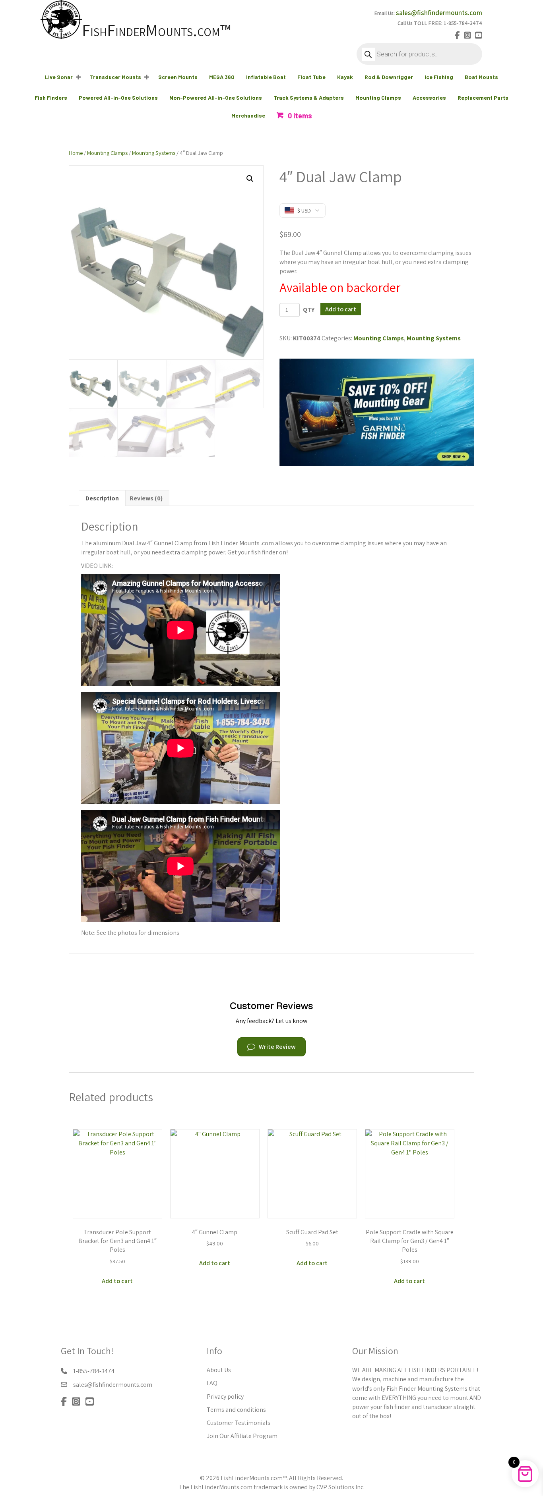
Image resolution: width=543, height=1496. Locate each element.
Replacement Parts (483, 97)
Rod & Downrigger (389, 76)
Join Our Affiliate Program (242, 1436)
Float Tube (311, 76)
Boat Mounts (481, 76)
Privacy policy (225, 1396)
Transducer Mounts (115, 76)
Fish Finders (51, 97)
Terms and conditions (236, 1409)
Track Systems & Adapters (308, 97)
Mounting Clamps (378, 97)
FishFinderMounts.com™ (156, 30)
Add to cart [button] (117, 1281)
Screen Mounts (178, 76)
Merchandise (248, 115)
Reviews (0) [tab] (146, 498)
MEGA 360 (222, 76)
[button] (78, 77)
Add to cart (340, 309)
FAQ (212, 1383)
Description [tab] (102, 498)
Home (76, 152)
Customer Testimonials (238, 1423)
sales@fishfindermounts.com (439, 12)
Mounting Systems (153, 152)
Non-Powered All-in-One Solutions (215, 97)
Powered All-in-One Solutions (118, 97)
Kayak (345, 76)
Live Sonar (59, 76)
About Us (219, 1370)
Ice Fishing (439, 76)
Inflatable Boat (266, 76)
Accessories (429, 97)
